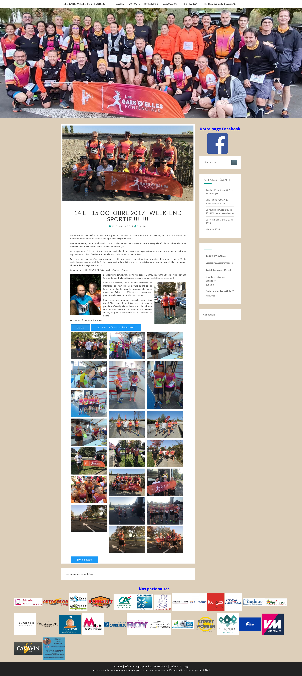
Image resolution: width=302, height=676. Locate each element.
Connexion (209, 314)
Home (80, 327)
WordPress (160, 666)
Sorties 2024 (190, 3)
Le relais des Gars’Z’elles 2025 (220, 3)
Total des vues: (215, 269)
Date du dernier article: (219, 291)
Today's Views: (214, 255)
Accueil (120, 3)
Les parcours (151, 3)
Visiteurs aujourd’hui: (218, 262)
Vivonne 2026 (213, 229)
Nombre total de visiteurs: (215, 278)
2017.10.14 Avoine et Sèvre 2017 (116, 327)
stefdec (142, 226)
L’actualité (134, 3)
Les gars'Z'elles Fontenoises (84, 4)
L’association (170, 3)
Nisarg (184, 666)
